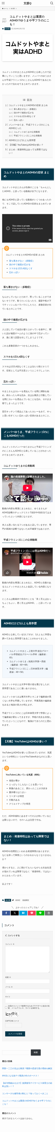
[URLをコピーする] (49, 913)
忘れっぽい (19, 120)
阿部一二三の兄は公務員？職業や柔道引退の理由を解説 (27, 1068)
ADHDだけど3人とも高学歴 (22, 140)
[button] (6, 913)
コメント (9, 944)
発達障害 (25, 900)
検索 (36, 1052)
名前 (8, 977)
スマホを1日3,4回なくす (25, 116)
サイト (7, 997)
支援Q (27, 3)
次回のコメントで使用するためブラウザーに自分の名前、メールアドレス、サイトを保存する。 (29, 1007)
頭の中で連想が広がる (24, 113)
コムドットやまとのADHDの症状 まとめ (28, 105)
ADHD (17, 900)
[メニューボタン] (3, 3)
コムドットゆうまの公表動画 (27, 132)
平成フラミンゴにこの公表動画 (28, 136)
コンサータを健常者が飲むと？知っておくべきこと (25, 1093)
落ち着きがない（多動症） (26, 109)
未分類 (7, 28)
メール (9, 987)
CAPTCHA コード (12, 1021)
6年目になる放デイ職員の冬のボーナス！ (20, 1076)
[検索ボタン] (52, 3)
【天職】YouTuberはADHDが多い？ (26, 145)
